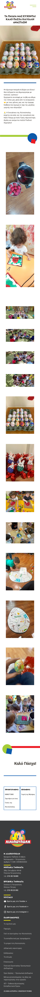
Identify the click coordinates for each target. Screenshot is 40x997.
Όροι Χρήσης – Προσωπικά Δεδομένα (18, 973)
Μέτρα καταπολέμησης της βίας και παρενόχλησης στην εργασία (17, 978)
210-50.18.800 (12, 876)
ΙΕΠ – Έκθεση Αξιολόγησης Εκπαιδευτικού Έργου (14, 985)
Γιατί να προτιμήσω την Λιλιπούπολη (18, 934)
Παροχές (7, 929)
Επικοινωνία (8, 962)
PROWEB (29, 991)
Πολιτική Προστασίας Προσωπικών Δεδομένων (17, 967)
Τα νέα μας (8, 957)
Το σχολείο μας (10, 924)
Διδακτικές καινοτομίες (13, 948)
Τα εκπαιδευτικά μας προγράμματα (17, 938)
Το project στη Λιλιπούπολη (14, 943)
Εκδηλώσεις (8, 953)
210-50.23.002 (12, 890)
